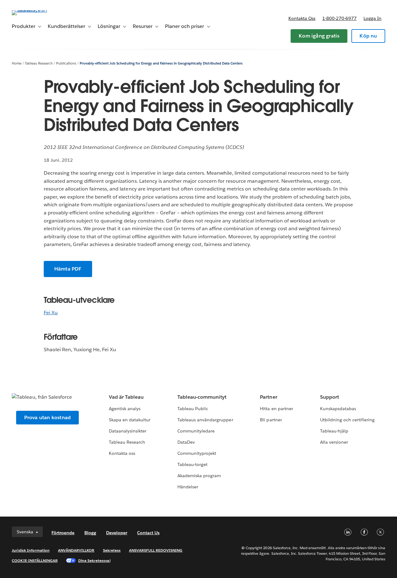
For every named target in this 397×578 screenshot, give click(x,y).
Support (329, 397)
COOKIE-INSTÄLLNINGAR (35, 560)
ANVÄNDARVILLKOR (76, 550)
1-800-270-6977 (339, 18)
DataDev (186, 442)
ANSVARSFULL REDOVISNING (156, 550)
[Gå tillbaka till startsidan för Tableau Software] (35, 10)
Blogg (90, 532)
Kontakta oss (301, 18)
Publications (66, 63)
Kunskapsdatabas (338, 408)
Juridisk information (31, 550)
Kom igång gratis (319, 36)
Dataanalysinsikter (127, 431)
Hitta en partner (276, 408)
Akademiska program (199, 475)
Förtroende (62, 532)
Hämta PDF (68, 269)
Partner (268, 397)
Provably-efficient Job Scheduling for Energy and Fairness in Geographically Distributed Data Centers (161, 63)
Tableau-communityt (201, 397)
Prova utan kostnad (47, 417)
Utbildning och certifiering (347, 420)
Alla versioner (334, 442)
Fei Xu (51, 312)
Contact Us (148, 532)
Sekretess (112, 550)
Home (16, 63)
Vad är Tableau (126, 397)
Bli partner (271, 420)
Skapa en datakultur (129, 420)
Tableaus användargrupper (205, 420)
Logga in (372, 18)
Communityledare (196, 431)
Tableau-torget (192, 464)
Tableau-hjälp (334, 431)
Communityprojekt (196, 453)
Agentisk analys (125, 408)
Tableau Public (192, 408)
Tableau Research (39, 63)
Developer (116, 532)
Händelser (187, 487)
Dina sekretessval (94, 560)
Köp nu (368, 36)
